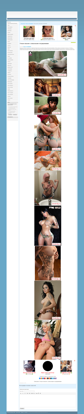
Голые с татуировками (27, 46)
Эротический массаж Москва (12, 23)
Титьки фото (10, 28)
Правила (22, 412)
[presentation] (20, 393)
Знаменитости (10, 36)
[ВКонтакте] (39, 378)
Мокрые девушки (10, 34)
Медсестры (9, 65)
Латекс (9, 41)
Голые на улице (10, 87)
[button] (21, 393)
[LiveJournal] (51, 378)
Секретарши (10, 63)
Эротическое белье (11, 54)
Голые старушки (10, 92)
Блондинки (9, 43)
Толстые (9, 61)
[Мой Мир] (43, 378)
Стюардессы (10, 70)
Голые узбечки (10, 83)
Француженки (10, 81)
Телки (8, 25)
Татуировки (9, 78)
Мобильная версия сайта (11, 412)
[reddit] (49, 378)
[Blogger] (46, 378)
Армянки (9, 72)
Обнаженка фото (10, 90)
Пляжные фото (10, 39)
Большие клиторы (10, 76)
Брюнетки (9, 47)
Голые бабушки (10, 50)
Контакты (26, 412)
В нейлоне (9, 74)
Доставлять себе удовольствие (13, 106)
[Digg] (47, 378)
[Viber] (55, 378)
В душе (9, 56)
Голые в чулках (10, 98)
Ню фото (9, 96)
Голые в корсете (10, 85)
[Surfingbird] (52, 378)
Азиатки (9, 32)
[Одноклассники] (41, 378)
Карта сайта (18, 412)
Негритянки (9, 30)
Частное (9, 45)
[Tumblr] (54, 378)
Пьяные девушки (10, 59)
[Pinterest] (44, 378)
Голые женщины (10, 94)
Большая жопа (10, 52)
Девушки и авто (10, 67)
